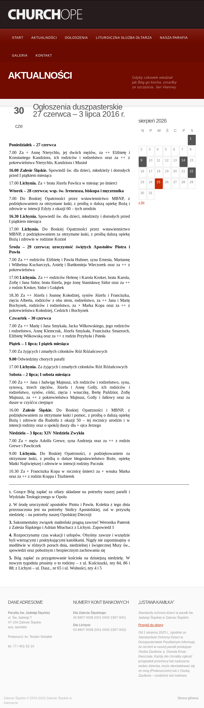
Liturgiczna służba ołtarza (124, 38)
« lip (141, 202)
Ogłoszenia (76, 38)
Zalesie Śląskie (57, 698)
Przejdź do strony (150, 625)
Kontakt (44, 55)
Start (17, 38)
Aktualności (44, 38)
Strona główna (187, 698)
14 (183, 160)
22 (191, 171)
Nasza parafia (174, 38)
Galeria (20, 55)
